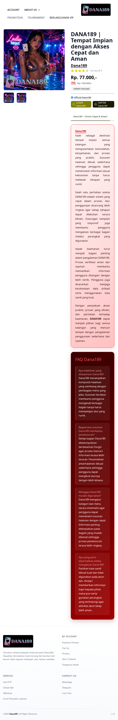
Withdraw (7, 693)
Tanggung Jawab (70, 664)
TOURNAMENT (36, 17)
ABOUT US (30, 9)
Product (66, 653)
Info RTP (7, 682)
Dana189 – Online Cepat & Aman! (90, 116)
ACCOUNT (13, 9)
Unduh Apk (8, 687)
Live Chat (66, 693)
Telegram (66, 687)
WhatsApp (67, 682)
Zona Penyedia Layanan (15, 698)
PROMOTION (15, 17)
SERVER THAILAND (81, 89)
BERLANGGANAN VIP (62, 17)
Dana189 (79, 65)
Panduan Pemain (70, 642)
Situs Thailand (69, 659)
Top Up (65, 648)
